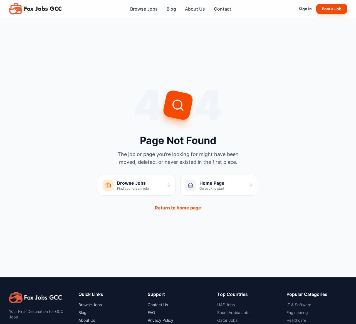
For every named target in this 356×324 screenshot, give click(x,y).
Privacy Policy (160, 320)
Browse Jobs (144, 9)
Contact (222, 9)
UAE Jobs (226, 304)
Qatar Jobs (227, 320)
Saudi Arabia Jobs (233, 312)
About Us (195, 9)
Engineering (297, 312)
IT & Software (298, 304)
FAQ (151, 312)
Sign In (305, 8)
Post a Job (332, 8)
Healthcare (296, 320)
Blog (171, 9)
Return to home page (178, 208)
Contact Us (158, 304)
